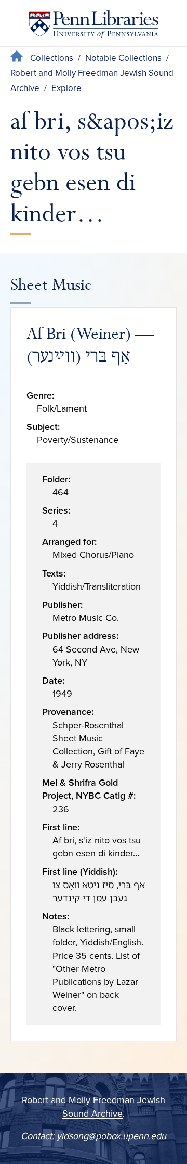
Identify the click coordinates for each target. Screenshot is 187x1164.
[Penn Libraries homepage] (93, 26)
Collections (51, 58)
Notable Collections (123, 58)
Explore (66, 88)
